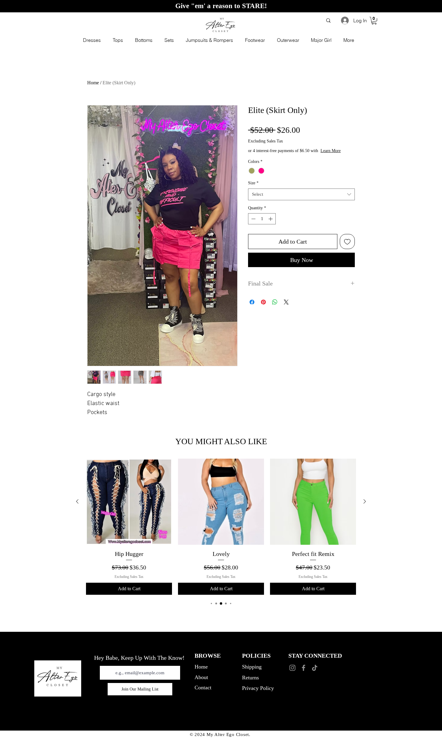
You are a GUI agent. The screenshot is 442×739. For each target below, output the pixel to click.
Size (253, 183)
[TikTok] (315, 668)
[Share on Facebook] (252, 302)
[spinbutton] (261, 219)
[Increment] (271, 219)
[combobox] (301, 194)
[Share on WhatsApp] (274, 302)
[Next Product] (364, 501)
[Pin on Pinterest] (263, 302)
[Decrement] (252, 219)
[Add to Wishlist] (347, 241)
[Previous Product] (77, 501)
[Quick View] (129, 502)
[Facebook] (303, 668)
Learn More (331, 150)
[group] (221, 526)
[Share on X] (286, 302)
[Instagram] (292, 668)
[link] (374, 20)
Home (93, 82)
